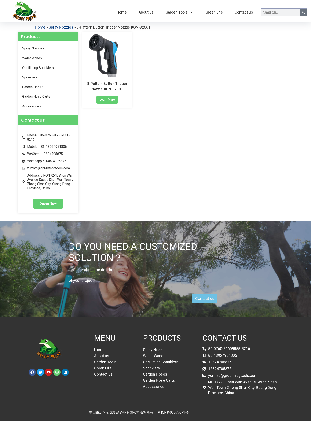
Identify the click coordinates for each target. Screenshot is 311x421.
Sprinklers (29, 77)
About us (146, 12)
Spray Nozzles (61, 27)
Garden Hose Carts (36, 97)
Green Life (214, 12)
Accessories (31, 106)
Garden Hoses (32, 87)
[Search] (303, 12)
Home (121, 12)
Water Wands (32, 58)
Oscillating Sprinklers (38, 68)
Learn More (107, 99)
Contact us (244, 12)
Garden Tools (176, 12)
